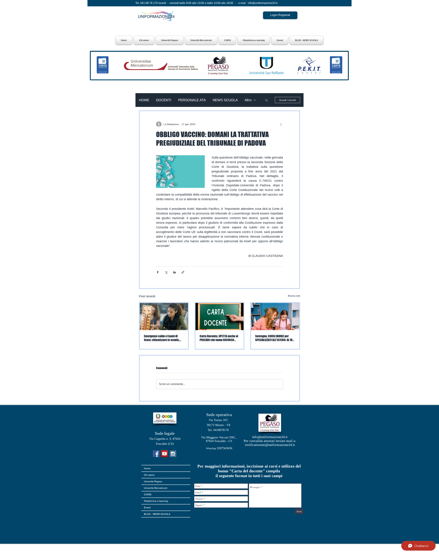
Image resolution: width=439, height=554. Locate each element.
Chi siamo (149, 475)
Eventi (147, 507)
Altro (248, 100)
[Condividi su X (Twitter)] (166, 272)
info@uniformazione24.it (262, 3)
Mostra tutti (294, 295)
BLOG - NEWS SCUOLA (157, 514)
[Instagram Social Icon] (173, 453)
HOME (144, 100)
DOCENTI (163, 100)
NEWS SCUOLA (225, 100)
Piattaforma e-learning (156, 501)
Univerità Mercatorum (155, 488)
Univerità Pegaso (153, 481)
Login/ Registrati (280, 15)
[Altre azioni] (281, 124)
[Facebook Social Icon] (156, 453)
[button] (169, 40)
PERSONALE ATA (192, 100)
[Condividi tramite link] (183, 272)
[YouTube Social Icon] (164, 453)
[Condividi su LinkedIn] (174, 272)
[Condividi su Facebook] (157, 272)
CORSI (147, 494)
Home (147, 468)
